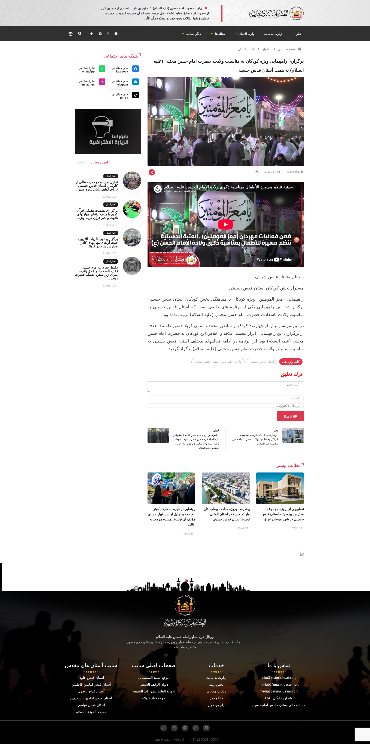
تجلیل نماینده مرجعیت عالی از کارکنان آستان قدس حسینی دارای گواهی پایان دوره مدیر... (97, 185)
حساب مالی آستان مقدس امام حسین (279, 705)
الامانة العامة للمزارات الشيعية (153, 691)
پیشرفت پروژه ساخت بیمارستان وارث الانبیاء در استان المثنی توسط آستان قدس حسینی (227, 514)
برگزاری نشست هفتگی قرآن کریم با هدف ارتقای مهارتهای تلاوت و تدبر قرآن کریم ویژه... (97, 214)
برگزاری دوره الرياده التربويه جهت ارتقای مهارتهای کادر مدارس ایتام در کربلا (98, 242)
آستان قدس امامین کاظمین (91, 684)
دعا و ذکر (216, 698)
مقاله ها (219, 33)
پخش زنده (216, 684)
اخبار (298, 33)
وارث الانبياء (246, 33)
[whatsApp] (108, 33)
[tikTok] (163, 728)
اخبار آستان (246, 49)
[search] (80, 34)
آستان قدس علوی (91, 677)
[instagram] (174, 728)
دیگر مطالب (193, 33)
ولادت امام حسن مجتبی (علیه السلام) (218, 361)
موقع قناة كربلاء (153, 698)
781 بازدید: (270, 171)
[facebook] (116, 33)
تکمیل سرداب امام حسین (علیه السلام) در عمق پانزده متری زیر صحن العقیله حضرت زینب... (96, 273)
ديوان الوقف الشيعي (153, 684)
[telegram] (100, 33)
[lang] (70, 34)
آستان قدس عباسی (91, 705)
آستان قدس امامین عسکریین (91, 698)
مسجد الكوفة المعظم (91, 712)
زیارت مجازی (216, 691)
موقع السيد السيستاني (153, 677)
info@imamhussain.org (279, 677)
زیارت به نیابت (273, 33)
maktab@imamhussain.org (279, 684)
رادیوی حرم (216, 705)
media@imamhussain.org (279, 691)
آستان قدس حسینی (262, 361)
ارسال (287, 416)
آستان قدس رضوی (91, 691)
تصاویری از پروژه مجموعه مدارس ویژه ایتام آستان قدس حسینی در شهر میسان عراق (283, 514)
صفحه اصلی (286, 49)
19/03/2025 (293, 171)
